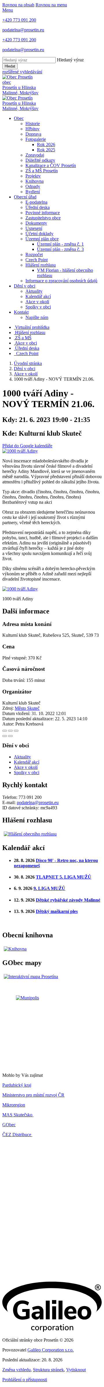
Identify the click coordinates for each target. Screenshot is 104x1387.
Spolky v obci (38, 306)
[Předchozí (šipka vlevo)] (4, 736)
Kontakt (21, 312)
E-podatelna (36, 202)
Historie (32, 123)
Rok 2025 (46, 149)
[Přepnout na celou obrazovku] (10, 731)
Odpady (32, 186)
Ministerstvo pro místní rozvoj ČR (33, 1094)
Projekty (33, 175)
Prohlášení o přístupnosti (24, 1379)
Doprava (33, 134)
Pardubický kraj (16, 1085)
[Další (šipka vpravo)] (10, 736)
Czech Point (36, 259)
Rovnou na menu (51, 4)
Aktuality (33, 291)
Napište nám (36, 317)
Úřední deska (37, 207)
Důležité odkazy (40, 160)
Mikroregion (13, 1104)
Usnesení (33, 228)
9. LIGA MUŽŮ (49, 888)
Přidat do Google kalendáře (27, 445)
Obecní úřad (25, 196)
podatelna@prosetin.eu (38, 802)
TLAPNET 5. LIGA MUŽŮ (63, 877)
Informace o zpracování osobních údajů (61, 280)
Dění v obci (24, 285)
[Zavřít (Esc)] (4, 731)
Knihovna (34, 181)
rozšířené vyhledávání (22, 71)
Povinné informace (42, 212)
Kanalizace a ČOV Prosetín (50, 165)
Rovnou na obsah (18, 4)
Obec (19, 118)
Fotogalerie (35, 139)
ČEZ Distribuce (17, 1134)
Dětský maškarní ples (57, 911)
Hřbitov (32, 128)
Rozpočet (34, 254)
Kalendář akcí (38, 296)
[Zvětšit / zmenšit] (16, 731)
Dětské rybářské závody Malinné (68, 900)
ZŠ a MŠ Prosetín (41, 170)
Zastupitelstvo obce (43, 217)
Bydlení (32, 191)
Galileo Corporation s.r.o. (50, 1349)
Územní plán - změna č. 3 (60, 249)
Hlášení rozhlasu (40, 264)
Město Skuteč (27, 708)
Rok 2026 (46, 144)
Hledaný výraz (70, 59)
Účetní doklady (39, 233)
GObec (9, 1124)
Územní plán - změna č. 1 (60, 244)
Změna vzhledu (16, 1369)
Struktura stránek (48, 1369)
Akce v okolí (37, 301)
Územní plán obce (42, 238)
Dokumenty (36, 223)
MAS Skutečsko (18, 1114)
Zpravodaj (34, 154)
